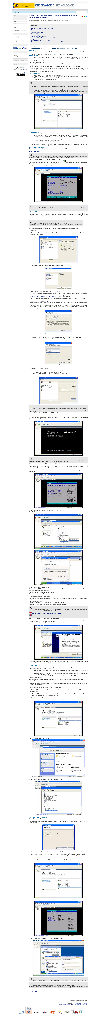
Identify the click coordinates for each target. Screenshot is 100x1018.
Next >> (35, 991)
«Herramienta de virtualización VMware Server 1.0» (55, 150)
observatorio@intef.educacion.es (81, 1003)
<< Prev (31, 991)
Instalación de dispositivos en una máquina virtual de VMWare (44, 35)
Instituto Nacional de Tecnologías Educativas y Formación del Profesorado (73, 1004)
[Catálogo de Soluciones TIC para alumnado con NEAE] (75, 1013)
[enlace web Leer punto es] (52, 1013)
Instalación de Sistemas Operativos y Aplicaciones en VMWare (44, 37)
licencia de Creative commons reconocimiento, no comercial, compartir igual (20, 71)
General (37, 19)
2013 (15, 36)
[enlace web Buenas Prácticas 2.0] (29, 1013)
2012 (15, 37)
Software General (17, 24)
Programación (17, 26)
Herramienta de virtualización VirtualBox (39, 29)
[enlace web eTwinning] (59, 1013)
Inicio (15, 1)
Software (36, 1)
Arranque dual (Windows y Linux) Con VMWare (40, 40)
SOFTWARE (32, 19)
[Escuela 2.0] (21, 1013)
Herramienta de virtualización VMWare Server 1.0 (41, 31)
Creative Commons (83, 1001)
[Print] (84, 17)
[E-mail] (86, 17)
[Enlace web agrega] (36, 1013)
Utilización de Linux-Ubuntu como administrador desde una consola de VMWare (47, 41)
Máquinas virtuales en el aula (37, 32)
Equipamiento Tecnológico (23, 1)
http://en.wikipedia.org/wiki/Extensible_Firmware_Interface (46, 613)
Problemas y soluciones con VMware (38, 36)
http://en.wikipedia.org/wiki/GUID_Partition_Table (44, 616)
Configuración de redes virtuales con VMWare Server (42, 39)
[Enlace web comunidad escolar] (44, 1013)
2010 (15, 40)
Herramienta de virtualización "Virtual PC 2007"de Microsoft (43, 28)
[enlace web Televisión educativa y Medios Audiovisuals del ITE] (67, 1013)
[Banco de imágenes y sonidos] (82, 1013)
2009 (15, 41)
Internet (31, 1)
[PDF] (82, 17)
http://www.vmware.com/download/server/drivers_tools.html (43, 296)
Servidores (16, 27)
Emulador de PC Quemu (36, 33)
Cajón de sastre (43, 1)
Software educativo (18, 28)
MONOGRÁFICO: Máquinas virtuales (38, 27)
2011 (15, 38)
